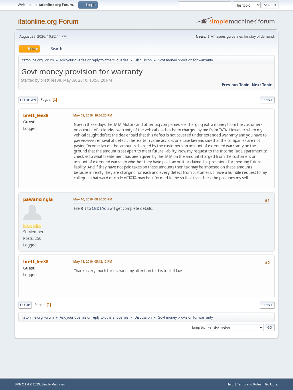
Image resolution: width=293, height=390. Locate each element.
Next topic (262, 84)
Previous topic (235, 84)
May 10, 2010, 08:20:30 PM (92, 199)
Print (267, 100)
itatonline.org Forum (48, 21)
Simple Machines (53, 384)
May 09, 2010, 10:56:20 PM (92, 115)
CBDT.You (100, 208)
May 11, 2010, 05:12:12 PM (92, 261)
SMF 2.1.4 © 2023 (27, 384)
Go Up (25, 305)
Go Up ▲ (271, 384)
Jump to (198, 327)
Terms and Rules (249, 384)
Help (230, 384)
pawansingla (38, 199)
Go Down (28, 100)
